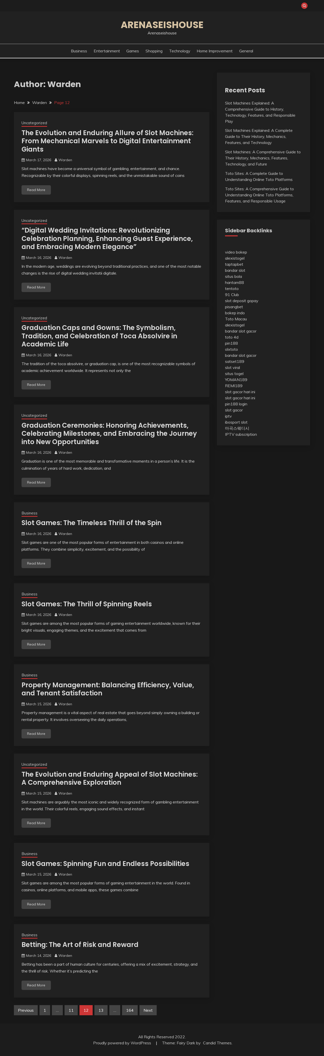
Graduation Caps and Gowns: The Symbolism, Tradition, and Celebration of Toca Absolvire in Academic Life (99, 336)
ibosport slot (236, 422)
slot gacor (234, 409)
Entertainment (107, 50)
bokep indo (235, 312)
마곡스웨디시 (237, 428)
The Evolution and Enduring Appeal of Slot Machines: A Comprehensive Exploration (110, 778)
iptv (228, 416)
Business (79, 50)
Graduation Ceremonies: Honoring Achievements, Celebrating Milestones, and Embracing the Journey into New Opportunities (109, 433)
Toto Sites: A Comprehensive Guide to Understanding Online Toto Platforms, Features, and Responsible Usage (259, 194)
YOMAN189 (236, 379)
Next (148, 1010)
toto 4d (231, 337)
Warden (65, 160)
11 (71, 1010)
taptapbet (234, 264)
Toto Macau (236, 318)
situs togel (234, 373)
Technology (179, 50)
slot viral (232, 367)
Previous (26, 1010)
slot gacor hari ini (240, 391)
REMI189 (233, 385)
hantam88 (234, 282)
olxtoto (231, 349)
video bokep (236, 252)
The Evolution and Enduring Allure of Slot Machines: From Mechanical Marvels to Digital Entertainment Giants (107, 141)
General (246, 50)
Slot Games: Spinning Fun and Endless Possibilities (105, 863)
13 (101, 1010)
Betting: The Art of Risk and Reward (80, 944)
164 (130, 1010)
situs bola (233, 276)
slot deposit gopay (241, 300)
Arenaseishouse (162, 24)
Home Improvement (215, 50)
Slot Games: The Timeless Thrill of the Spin (91, 522)
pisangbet (234, 306)
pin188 (231, 343)
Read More (36, 190)
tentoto (232, 288)
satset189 (234, 361)
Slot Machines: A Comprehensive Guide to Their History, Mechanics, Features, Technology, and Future (263, 158)
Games (132, 50)
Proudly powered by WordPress (122, 1042)
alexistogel (235, 258)
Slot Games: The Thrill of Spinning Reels (87, 604)
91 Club (232, 294)
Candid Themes (217, 1042)
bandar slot (235, 270)
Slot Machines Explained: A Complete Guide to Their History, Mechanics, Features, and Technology (259, 136)
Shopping (154, 50)
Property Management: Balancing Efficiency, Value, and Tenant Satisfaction (108, 689)
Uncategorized (34, 122)
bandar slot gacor (240, 331)
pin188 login (236, 403)
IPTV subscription (241, 434)
